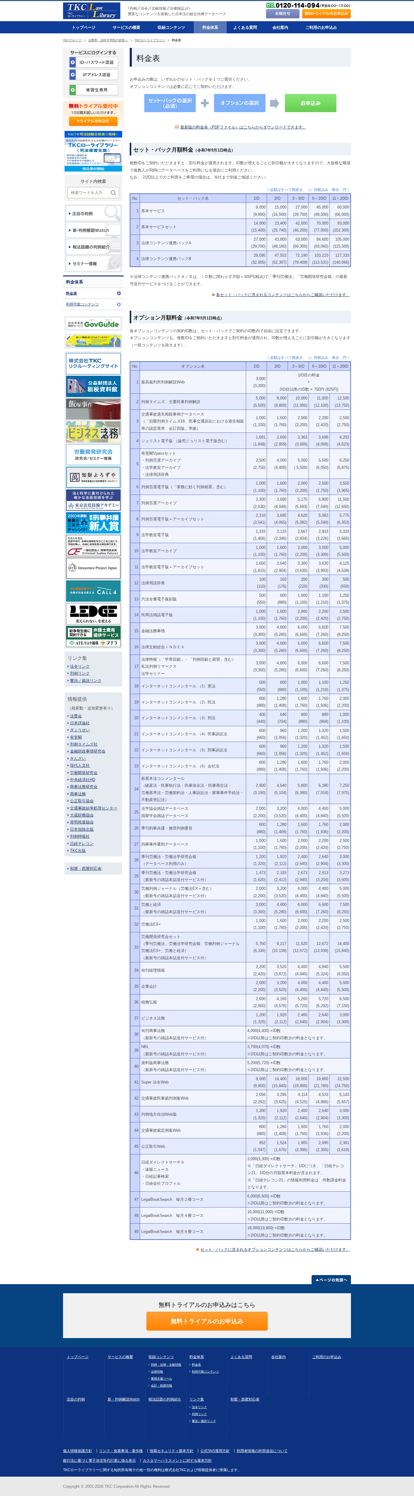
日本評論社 (80, 723)
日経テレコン (82, 843)
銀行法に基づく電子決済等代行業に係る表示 (99, 1460)
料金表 (71, 293)
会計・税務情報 (161, 1385)
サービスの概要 (126, 27)
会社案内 (280, 27)
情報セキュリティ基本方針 (171, 1451)
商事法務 (78, 794)
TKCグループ (72, 40)
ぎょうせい (80, 730)
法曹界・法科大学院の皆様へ (108, 40)
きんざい (78, 758)
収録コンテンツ (171, 27)
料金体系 (210, 27)
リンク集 (196, 1399)
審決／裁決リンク (86, 680)
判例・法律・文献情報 (166, 1364)
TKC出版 (78, 850)
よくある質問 (245, 27)
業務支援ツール (161, 1378)
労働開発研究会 (84, 772)
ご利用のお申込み (321, 27)
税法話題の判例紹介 (165, 1399)
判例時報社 (80, 836)
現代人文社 (80, 765)
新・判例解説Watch (124, 1399)
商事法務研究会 (84, 786)
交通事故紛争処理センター (93, 808)
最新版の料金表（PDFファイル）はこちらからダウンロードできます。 (243, 127)
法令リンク (80, 666)
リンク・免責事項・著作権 (121, 1451)
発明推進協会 (82, 822)
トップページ (83, 27)
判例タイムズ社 (84, 744)
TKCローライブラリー (150, 40)
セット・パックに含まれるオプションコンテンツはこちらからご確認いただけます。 (275, 1249)
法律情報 (157, 1371)
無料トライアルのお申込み (207, 1321)
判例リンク (80, 673)
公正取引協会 (82, 801)
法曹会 (76, 716)
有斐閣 (76, 737)
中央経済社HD (82, 779)
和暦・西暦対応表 (86, 868)
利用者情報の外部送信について (262, 1451)
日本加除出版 (82, 829)
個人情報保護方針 (77, 1451)
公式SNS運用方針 (215, 1451)
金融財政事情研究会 (87, 751)
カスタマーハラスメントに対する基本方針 (177, 1460)
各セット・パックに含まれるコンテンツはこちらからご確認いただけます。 (283, 294)
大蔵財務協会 (82, 815)
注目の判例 (76, 1399)
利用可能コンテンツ (82, 304)
